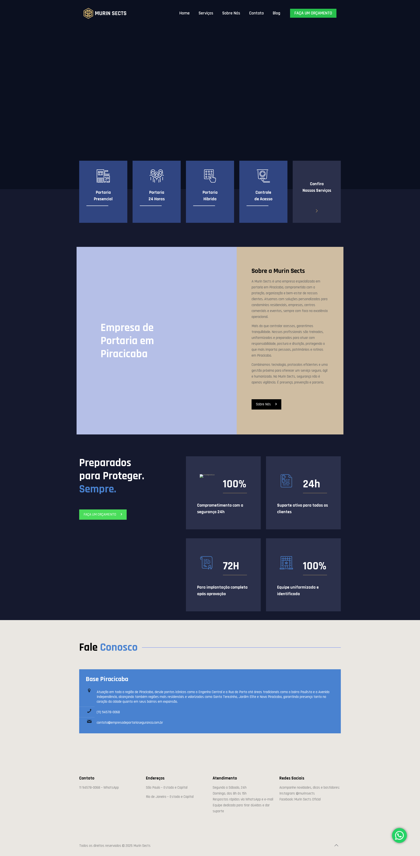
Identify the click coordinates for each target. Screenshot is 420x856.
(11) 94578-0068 (108, 712)
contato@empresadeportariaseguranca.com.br (130, 722)
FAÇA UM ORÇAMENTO (313, 13)
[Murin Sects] (105, 13)
